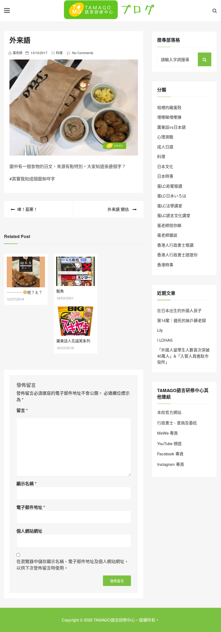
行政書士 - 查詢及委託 (177, 422)
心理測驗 (165, 136)
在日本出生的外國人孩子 (179, 310)
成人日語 (165, 146)
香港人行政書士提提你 (177, 254)
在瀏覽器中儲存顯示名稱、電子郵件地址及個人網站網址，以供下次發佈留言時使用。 (72, 564)
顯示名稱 (26, 483)
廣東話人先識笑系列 (73, 340)
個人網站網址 (29, 531)
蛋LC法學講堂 (169, 205)
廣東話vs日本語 (171, 127)
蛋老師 (17, 52)
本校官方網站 (169, 412)
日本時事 (165, 176)
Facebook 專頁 (170, 453)
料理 (59, 52)
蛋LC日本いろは (171, 195)
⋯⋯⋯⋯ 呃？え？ (24, 292)
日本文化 (165, 166)
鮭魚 (60, 291)
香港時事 (165, 264)
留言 (22, 410)
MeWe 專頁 (167, 433)
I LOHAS (165, 340)
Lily (160, 330)
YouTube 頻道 (169, 443)
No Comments (82, 52)
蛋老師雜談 (167, 235)
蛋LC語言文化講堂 (173, 215)
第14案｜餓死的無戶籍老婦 (181, 320)
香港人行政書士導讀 (175, 245)
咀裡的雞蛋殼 (169, 107)
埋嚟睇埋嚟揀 (169, 117)
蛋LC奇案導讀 (169, 186)
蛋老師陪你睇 (169, 225)
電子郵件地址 (30, 507)
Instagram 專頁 (170, 464)
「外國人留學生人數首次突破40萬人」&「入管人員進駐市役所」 (183, 356)
